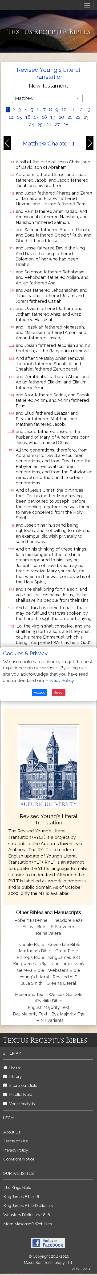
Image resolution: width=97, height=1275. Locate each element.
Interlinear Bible (22, 1085)
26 (49, 124)
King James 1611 (64, 957)
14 (11, 117)
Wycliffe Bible (48, 1000)
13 (88, 109)
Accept (39, 692)
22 (77, 117)
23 (86, 117)
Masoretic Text (30, 994)
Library (14, 1076)
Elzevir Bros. (35, 926)
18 (44, 117)
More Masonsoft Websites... (28, 1223)
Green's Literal (61, 983)
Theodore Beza (67, 920)
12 (80, 109)
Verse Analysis (21, 1103)
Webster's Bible (64, 970)
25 (40, 124)
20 (61, 117)
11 (72, 109)
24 (31, 124)
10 (64, 109)
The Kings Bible (17, 1187)
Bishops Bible (30, 957)
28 (65, 124)
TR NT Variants (49, 1020)
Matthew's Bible (35, 950)
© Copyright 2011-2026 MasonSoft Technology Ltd (48, 1259)
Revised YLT (65, 976)
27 (57, 124)
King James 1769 (30, 963)
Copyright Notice (19, 1159)
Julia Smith (32, 983)
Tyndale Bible (30, 944)
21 (69, 117)
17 (36, 117)
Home (14, 1067)
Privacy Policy (15, 1150)
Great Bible (66, 950)
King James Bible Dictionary (28, 1205)
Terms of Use (15, 1141)
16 (28, 117)
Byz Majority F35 (67, 1013)
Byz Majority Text (30, 1013)
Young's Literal (35, 976)
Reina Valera (48, 933)
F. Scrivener (62, 926)
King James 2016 (67, 963)
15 (19, 117)
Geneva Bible (30, 970)
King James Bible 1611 (23, 1196)
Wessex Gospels (65, 994)
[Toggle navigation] (87, 5)
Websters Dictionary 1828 (26, 1214)
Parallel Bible (19, 1094)
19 (53, 117)
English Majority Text (48, 1007)
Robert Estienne (31, 920)
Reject (58, 692)
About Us (11, 1132)
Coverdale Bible (64, 944)
